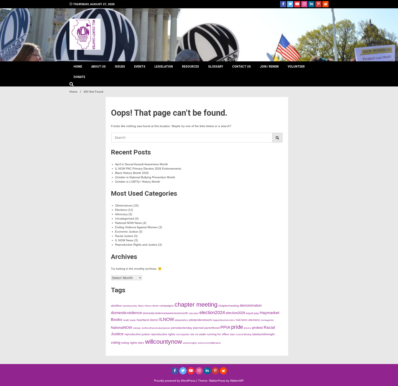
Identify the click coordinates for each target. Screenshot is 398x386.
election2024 (212, 312)
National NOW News (128, 223)
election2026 (235, 313)
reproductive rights (163, 334)
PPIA (225, 327)
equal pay (252, 313)
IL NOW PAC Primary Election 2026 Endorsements (148, 168)
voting (115, 343)
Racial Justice (124, 236)
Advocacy (121, 214)
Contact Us (241, 66)
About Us (98, 66)
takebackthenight (263, 334)
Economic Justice (126, 231)
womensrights (190, 343)
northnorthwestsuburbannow (156, 328)
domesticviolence (126, 313)
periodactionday (181, 327)
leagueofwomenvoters (224, 320)
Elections (121, 209)
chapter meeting (196, 304)
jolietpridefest (181, 320)
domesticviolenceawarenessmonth (165, 313)
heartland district (147, 320)
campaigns (166, 305)
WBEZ (141, 343)
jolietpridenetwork (200, 320)
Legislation (163, 66)
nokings (137, 328)
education (194, 313)
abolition (116, 305)
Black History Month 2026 (132, 173)
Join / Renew (269, 66)
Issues (120, 66)
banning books (130, 306)
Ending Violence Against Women (136, 227)
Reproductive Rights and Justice (136, 244)
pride (237, 327)
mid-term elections (248, 320)
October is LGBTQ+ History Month (137, 181)
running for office (218, 334)
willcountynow (163, 341)
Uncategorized (124, 218)
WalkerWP (236, 380)
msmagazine (267, 320)
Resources (190, 66)
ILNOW (166, 319)
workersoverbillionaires (209, 343)
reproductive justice (137, 334)
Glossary (215, 66)
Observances (123, 205)
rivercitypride (182, 334)
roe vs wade (198, 334)
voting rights (129, 342)
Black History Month (148, 306)
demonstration (251, 305)
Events (139, 66)
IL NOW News (124, 240)
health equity (129, 320)
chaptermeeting (228, 305)
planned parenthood (206, 327)
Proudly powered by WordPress (175, 380)
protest (257, 328)
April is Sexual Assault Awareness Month (141, 164)
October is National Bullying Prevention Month (145, 177)
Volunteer (296, 66)
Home (78, 66)
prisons (247, 328)
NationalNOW (121, 328)
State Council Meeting (240, 334)
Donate (79, 77)
